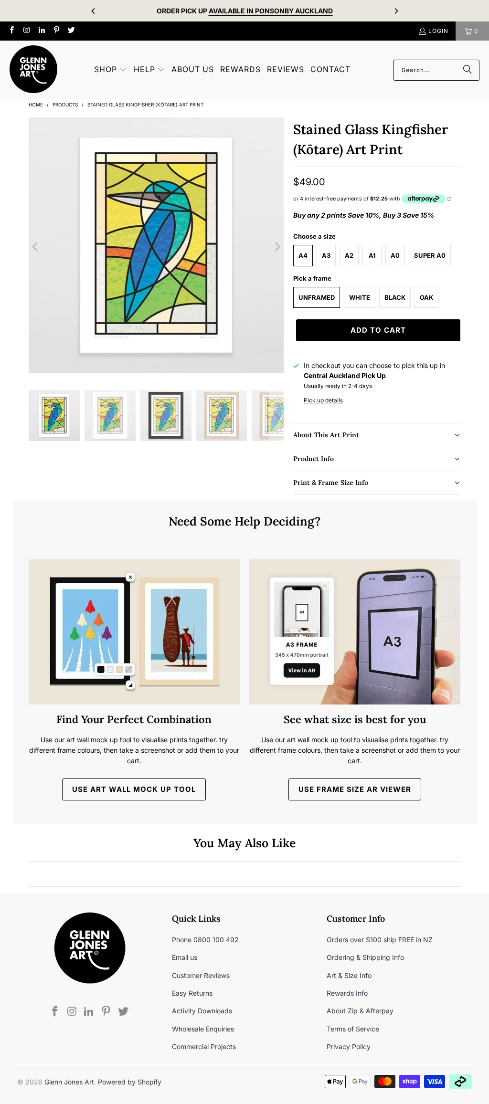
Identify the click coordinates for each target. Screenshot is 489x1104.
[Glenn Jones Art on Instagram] (26, 30)
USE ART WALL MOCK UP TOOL (134, 789)
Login (438, 30)
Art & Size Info (349, 975)
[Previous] (93, 10)
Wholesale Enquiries (203, 1029)
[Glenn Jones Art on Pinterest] (56, 30)
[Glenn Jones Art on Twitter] (71, 30)
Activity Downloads (202, 1011)
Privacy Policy (349, 1046)
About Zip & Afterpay (360, 1011)
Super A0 (430, 255)
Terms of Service (353, 1029)
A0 (395, 255)
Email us (184, 957)
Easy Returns (192, 993)
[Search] (467, 70)
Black (394, 297)
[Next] (395, 10)
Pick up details (323, 400)
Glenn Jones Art (69, 1082)
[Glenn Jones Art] (33, 70)
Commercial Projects (204, 1046)
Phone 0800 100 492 (205, 940)
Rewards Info (347, 993)
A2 (349, 255)
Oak (426, 297)
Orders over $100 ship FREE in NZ (380, 940)
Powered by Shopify (129, 1082)
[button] (110, 70)
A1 (372, 255)
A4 (303, 255)
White (359, 297)
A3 (326, 255)
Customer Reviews (201, 975)
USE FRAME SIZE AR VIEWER (354, 789)
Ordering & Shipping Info (365, 957)
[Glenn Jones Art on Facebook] (11, 30)
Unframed (316, 297)
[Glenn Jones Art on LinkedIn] (41, 30)
